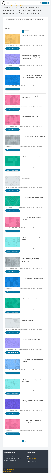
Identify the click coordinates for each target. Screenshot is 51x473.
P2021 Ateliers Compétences (30, 116)
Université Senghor (33, 456)
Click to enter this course (12, 48)
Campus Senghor (11, 5)
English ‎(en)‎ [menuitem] (16, 3)
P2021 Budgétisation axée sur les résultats (33, 278)
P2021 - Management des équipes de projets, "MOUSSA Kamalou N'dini (32, 76)
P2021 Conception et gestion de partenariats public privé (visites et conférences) (31, 259)
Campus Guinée (19, 5)
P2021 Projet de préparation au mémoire (33, 136)
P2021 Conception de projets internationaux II (30, 177)
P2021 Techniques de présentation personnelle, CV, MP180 (31, 421)
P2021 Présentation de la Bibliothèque (32, 197)
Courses (4, 5)
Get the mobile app (7, 471)
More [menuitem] (11, 3)
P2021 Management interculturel (31, 339)
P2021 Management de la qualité (31, 157)
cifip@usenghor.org (33, 458)
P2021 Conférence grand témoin (31, 298)
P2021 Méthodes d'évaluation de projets (33, 35)
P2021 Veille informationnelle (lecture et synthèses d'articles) (33, 319)
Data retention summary (8, 469)
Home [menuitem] (7, 3)
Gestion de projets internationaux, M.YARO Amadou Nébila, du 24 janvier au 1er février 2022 (33, 57)
